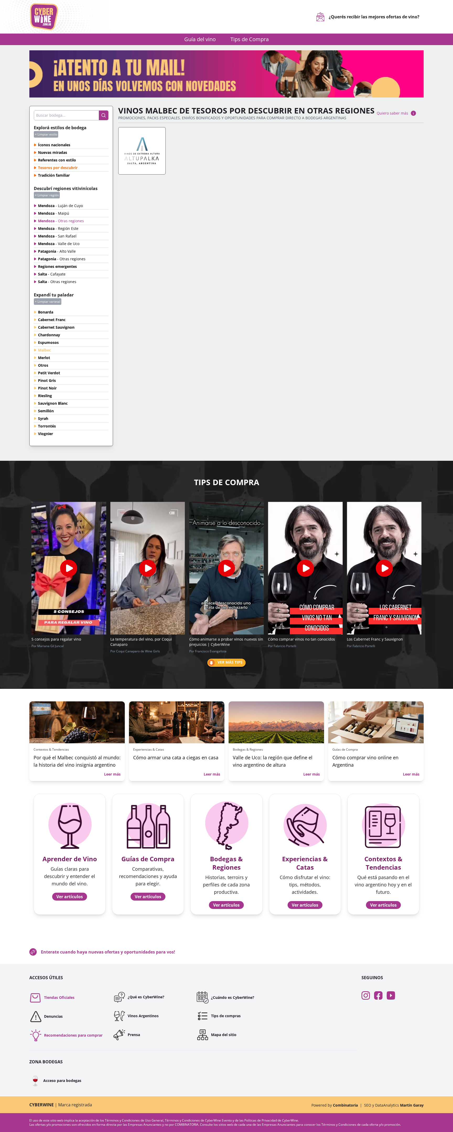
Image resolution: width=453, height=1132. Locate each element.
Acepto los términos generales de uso (185, 596)
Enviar (226, 614)
